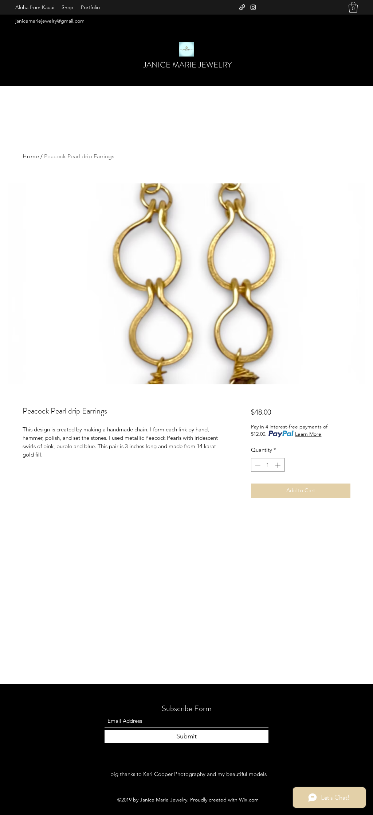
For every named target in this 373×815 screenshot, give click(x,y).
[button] (353, 7)
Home (31, 156)
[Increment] (278, 465)
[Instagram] (253, 7)
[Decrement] (257, 465)
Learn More (308, 434)
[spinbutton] (268, 465)
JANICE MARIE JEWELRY (187, 64)
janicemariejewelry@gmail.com (50, 21)
